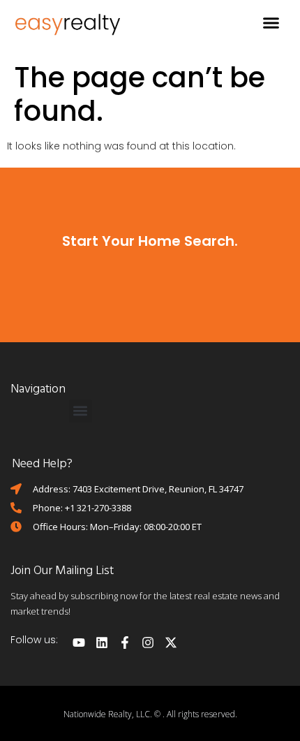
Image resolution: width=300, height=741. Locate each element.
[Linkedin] (102, 642)
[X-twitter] (171, 642)
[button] (271, 23)
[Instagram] (148, 642)
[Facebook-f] (125, 642)
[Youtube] (79, 642)
